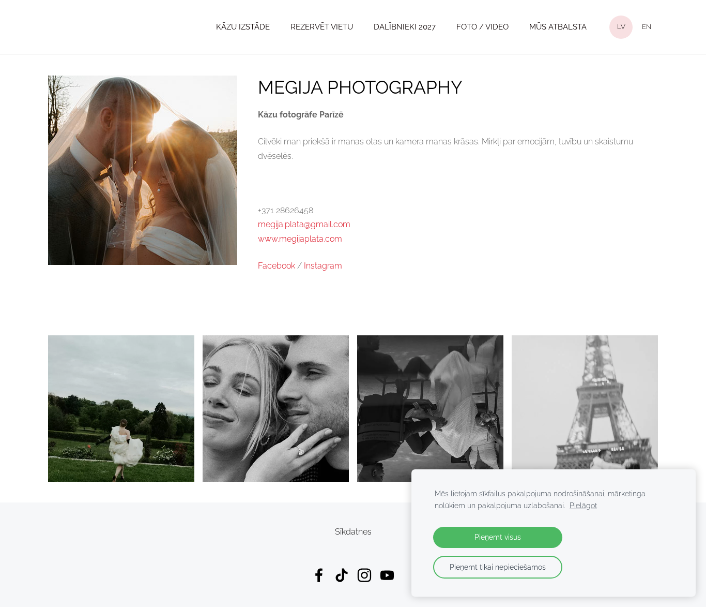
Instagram (323, 266)
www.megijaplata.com (300, 239)
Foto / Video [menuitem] (482, 27)
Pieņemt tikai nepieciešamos (498, 566)
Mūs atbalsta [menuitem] (558, 27)
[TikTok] (341, 575)
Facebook (276, 266)
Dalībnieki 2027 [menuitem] (405, 27)
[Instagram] (364, 575)
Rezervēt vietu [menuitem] (321, 27)
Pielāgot (583, 505)
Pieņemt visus (497, 536)
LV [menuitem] (621, 27)
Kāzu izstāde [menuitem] (243, 27)
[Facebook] (319, 575)
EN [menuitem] (646, 27)
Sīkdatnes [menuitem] (353, 532)
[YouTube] (387, 575)
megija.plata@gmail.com (304, 224)
